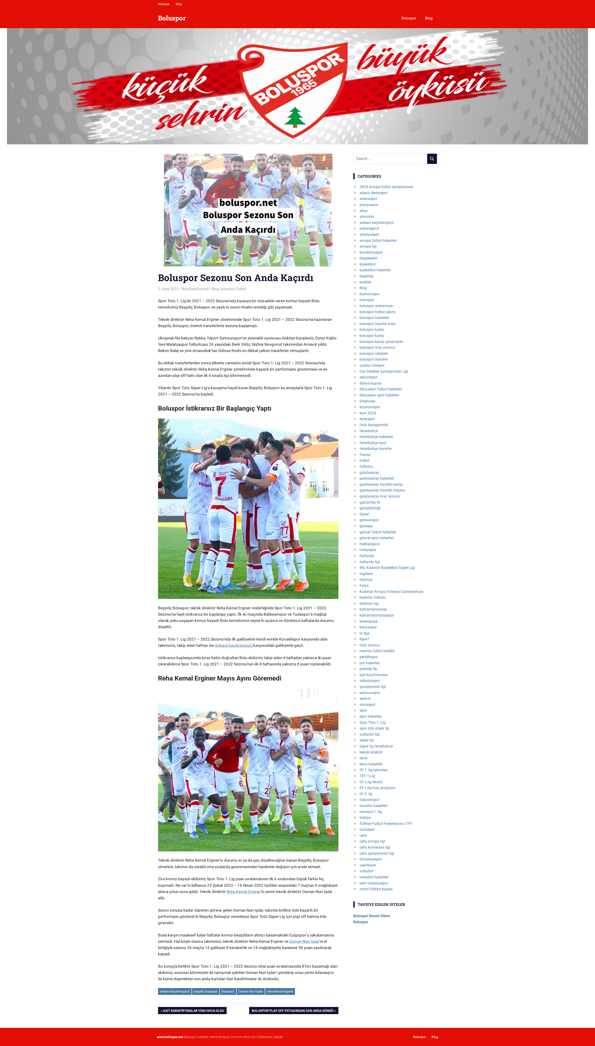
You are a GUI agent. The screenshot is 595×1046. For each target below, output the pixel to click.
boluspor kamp (372, 335)
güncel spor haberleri (377, 538)
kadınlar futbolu (373, 597)
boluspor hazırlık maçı (378, 324)
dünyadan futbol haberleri (381, 389)
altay (364, 211)
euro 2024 (368, 413)
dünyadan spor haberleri (379, 395)
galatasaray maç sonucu (380, 496)
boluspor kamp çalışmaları (381, 341)
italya (364, 585)
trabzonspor (369, 799)
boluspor (228, 289)
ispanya (366, 579)
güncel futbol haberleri (378, 532)
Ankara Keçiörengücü (233, 645)
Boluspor (164, 4)
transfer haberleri (373, 806)
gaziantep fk (370, 502)
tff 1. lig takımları (374, 770)
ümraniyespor (371, 859)
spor (363, 710)
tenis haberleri (371, 764)
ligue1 (365, 639)
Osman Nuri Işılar (304, 941)
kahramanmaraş (373, 609)
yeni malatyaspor (374, 883)
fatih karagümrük (374, 425)
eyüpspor (367, 419)
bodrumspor (370, 294)
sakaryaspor (370, 680)
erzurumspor (370, 407)
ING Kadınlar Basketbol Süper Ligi (387, 567)
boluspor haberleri (374, 317)
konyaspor (368, 627)
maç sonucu (370, 645)
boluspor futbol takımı (378, 312)
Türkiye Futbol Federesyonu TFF (386, 823)
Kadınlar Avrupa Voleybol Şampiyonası (391, 591)
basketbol (368, 264)
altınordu (367, 216)
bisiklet (365, 282)
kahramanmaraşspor (377, 615)
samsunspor (370, 693)
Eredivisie (367, 401)
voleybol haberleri (374, 877)
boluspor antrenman (376, 306)
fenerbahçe (369, 431)
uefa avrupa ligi (372, 841)
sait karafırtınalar (374, 675)
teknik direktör (371, 752)
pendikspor (369, 657)
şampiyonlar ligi (373, 686)
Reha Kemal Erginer (244, 891)
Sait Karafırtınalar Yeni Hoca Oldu (193, 1011)
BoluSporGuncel (195, 289)
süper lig (367, 740)
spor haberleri (371, 716)
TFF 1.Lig (367, 776)
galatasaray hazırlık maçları (382, 490)
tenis (363, 758)
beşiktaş (366, 276)
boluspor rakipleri (374, 353)
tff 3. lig (366, 794)
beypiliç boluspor (206, 991)
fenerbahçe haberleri (376, 437)
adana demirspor (373, 193)
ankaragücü (369, 228)
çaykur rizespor (372, 365)
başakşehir (368, 258)
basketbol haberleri (375, 270)
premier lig (368, 669)
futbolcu (366, 466)
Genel (364, 514)
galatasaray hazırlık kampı (381, 484)
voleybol (366, 871)
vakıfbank (368, 865)
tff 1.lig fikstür (371, 782)
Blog (179, 4)
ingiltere (366, 573)
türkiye (365, 817)
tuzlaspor (367, 829)
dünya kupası (371, 383)
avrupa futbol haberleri (378, 240)
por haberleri (370, 663)
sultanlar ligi (370, 734)
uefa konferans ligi (375, 847)
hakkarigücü (370, 544)
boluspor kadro (372, 329)
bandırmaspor (371, 252)
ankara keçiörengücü (175, 991)
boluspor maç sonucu (377, 347)
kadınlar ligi (369, 603)
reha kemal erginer (280, 991)
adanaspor (368, 198)
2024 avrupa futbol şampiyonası (386, 187)
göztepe (366, 526)
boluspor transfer (374, 359)
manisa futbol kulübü (377, 651)
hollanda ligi (370, 562)
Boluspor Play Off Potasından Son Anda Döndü (292, 1011)
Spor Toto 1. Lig (373, 722)
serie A (365, 698)
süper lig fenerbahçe (376, 746)
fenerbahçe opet (373, 443)
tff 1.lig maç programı (377, 788)
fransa (365, 454)
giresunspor (369, 520)
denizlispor (368, 377)
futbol (241, 289)
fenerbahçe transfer (376, 448)
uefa (363, 835)
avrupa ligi (368, 246)
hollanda (367, 556)
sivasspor (367, 704)
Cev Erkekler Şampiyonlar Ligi (384, 371)
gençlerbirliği (370, 508)
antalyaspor (369, 234)
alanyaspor (369, 205)
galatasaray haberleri (377, 478)
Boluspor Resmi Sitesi (371, 916)
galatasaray (369, 472)
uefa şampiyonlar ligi (377, 853)
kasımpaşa (369, 621)
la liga (365, 633)
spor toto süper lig (374, 728)
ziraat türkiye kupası (376, 889)
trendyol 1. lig (371, 812)
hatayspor (368, 550)
